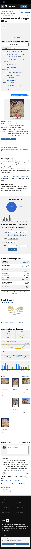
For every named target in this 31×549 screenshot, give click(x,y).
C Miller (10, 129)
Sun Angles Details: (13, 308)
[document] (15, 541)
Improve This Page (24, 12)
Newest (12, 480)
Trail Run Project (20, 507)
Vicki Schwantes (12, 135)
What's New (4, 489)
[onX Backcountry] (6, 2)
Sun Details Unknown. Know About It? (12, 322)
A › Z (24, 48)
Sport (16, 235)
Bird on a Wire (11, 70)
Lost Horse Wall (9, 15)
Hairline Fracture (12, 72)
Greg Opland (11, 131)
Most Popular (5, 480)
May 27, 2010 (21, 470)
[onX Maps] (5, 522)
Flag (27, 473)
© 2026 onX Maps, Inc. (11, 546)
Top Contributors (6, 512)
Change (10, 229)
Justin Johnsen (24, 133)
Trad (10, 235)
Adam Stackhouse (16, 133)
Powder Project (20, 510)
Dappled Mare (11, 77)
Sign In (24, 6)
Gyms (3, 505)
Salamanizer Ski (21, 135)
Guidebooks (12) (6, 491)
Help (3, 502)
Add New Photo (25, 376)
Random (17, 480)
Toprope (23, 235)
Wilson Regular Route (13, 59)
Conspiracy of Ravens (13, 54)
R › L (15, 48)
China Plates (10, 62)
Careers (4, 535)
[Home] (9, 6)
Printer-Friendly (5, 487)
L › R (6, 48)
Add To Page (25, 15)
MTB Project (19, 502)
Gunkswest (22, 131)
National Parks (19, 512)
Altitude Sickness (12, 64)
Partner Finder (5, 507)
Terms (19, 546)
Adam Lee (5, 458)
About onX (4, 533)
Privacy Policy (18, 540)
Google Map (11, 125)
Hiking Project (19, 505)
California (11, 11)
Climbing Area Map (15, 37)
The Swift (4, 176)
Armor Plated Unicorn (13, 51)
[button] (5, 109)
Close (15, 544)
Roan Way (10, 80)
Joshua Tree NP (5, 13)
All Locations (4, 11)
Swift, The (10, 67)
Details (3, 151)
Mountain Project (20, 499)
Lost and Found (11, 85)
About (3, 499)
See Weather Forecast (8, 139)
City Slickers (10, 75)
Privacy (23, 546)
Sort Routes (12, 89)
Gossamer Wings (12, 56)
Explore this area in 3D (18, 95)
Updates (23, 129)
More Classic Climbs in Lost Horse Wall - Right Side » (15, 292)
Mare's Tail (10, 83)
